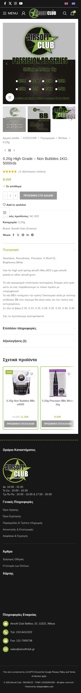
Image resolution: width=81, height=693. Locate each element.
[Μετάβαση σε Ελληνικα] (72, 3)
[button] (6, 63)
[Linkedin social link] (27, 235)
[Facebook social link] (5, 3)
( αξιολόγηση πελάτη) (32, 171)
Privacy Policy (58, 672)
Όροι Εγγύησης (12, 516)
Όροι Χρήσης (10, 509)
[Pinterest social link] (23, 235)
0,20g (6, 142)
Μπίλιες (62, 138)
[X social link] (10, 3)
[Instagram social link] (15, 3)
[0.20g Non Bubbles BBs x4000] (20, 383)
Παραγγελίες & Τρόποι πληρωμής (23, 522)
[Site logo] (42, 13)
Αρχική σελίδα (11, 138)
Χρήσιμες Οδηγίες (13, 559)
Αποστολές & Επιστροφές (18, 529)
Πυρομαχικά (47, 138)
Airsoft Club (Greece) (24, 228)
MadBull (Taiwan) (20, 409)
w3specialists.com (45, 686)
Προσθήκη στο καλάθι (38, 195)
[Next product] (14, 150)
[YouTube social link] (21, 3)
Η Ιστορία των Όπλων (16, 565)
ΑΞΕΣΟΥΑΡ (30, 138)
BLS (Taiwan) (58, 409)
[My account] (23, 13)
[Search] (65, 13)
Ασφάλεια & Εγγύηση (15, 535)
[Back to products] (9, 150)
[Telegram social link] (32, 235)
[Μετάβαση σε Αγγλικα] (66, 3)
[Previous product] (5, 150)
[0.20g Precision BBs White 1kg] (57, 383)
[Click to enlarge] (10, 97)
